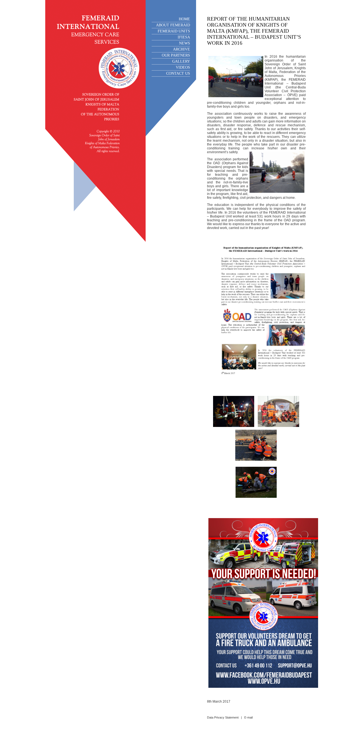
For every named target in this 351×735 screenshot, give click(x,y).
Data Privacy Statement (223, 717)
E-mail (248, 717)
